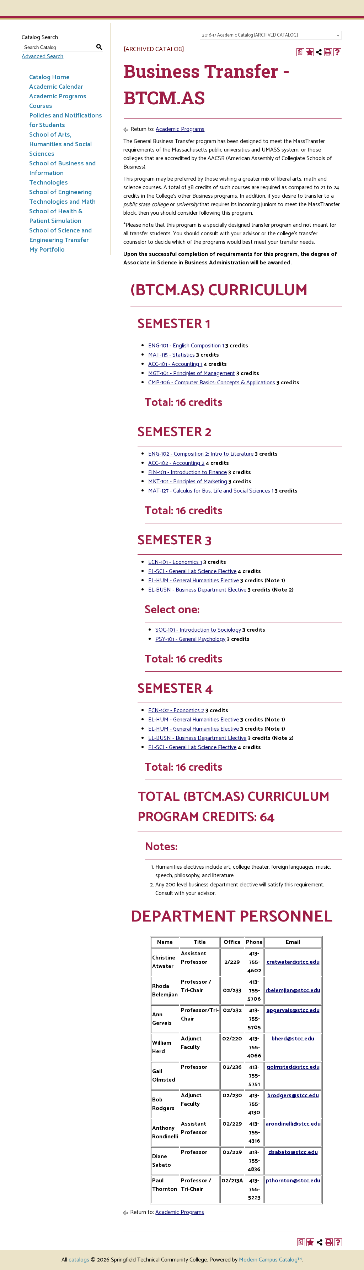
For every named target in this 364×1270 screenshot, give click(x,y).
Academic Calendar (56, 87)
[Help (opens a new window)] (337, 52)
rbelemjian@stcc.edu (293, 990)
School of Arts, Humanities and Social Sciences (60, 144)
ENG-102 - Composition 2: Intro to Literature (200, 454)
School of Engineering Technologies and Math (62, 197)
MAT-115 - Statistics (171, 355)
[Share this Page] (319, 52)
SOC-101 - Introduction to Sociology (198, 630)
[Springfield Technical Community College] (30, 8)
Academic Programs (57, 96)
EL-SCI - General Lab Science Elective (192, 571)
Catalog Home (49, 77)
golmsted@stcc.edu (293, 1067)
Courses (40, 106)
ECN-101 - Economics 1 (175, 562)
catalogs (79, 1260)
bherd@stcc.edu (293, 1039)
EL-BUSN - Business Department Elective (197, 590)
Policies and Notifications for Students (65, 120)
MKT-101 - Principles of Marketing (187, 481)
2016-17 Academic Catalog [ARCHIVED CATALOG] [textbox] (250, 35)
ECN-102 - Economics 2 (176, 710)
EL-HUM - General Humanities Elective (193, 580)
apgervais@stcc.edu (293, 1010)
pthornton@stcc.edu (293, 1181)
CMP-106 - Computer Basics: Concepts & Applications (211, 382)
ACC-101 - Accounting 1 (175, 364)
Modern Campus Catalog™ (270, 1260)
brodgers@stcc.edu (293, 1095)
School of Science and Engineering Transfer (60, 235)
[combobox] (271, 35)
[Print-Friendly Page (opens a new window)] (328, 52)
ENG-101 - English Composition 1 (186, 346)
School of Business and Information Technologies (62, 173)
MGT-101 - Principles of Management (191, 373)
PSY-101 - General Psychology (190, 639)
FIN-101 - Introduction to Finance (187, 472)
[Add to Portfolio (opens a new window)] (310, 52)
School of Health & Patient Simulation (55, 216)
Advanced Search (42, 56)
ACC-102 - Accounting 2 (176, 463)
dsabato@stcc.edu (293, 1152)
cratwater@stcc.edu (293, 962)
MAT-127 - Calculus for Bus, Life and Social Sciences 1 (210, 491)
